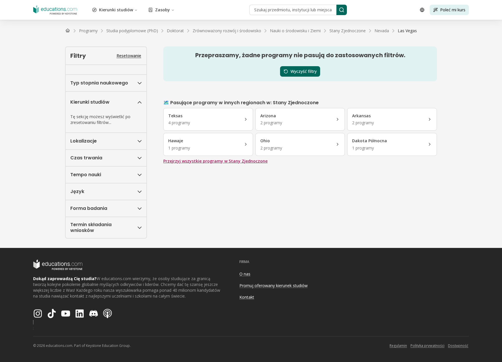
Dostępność (458, 345)
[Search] (341, 10)
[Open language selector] (422, 10)
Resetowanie (128, 55)
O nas (244, 274)
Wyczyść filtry (304, 71)
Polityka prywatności (427, 345)
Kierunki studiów (116, 9)
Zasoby (162, 9)
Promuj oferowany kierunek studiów (273, 285)
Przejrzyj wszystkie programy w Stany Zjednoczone (215, 161)
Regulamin (398, 345)
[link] (407, 31)
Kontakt (246, 297)
